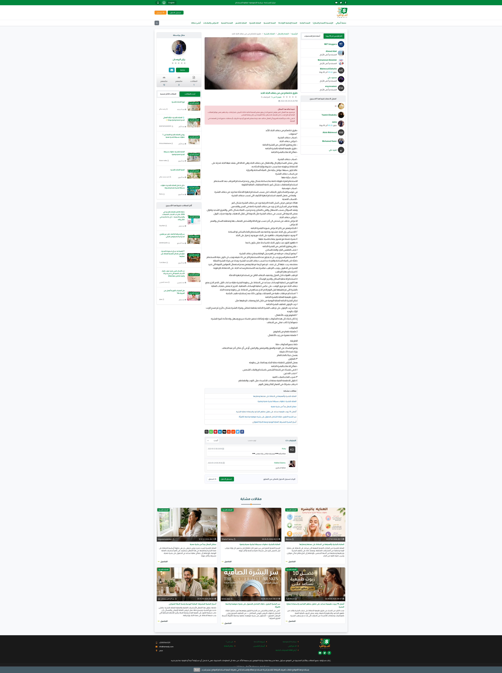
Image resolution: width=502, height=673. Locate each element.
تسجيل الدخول (226, 479)
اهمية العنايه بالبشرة (177, 170)
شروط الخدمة (259, 642)
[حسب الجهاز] (164, 3)
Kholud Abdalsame (165, 143)
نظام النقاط (228, 646)
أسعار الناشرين (259, 646)
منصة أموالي (341, 23)
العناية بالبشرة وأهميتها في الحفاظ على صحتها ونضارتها (274, 396)
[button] (207, 432)
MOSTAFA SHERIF (165, 126)
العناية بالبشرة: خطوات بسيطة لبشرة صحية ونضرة (277, 401)
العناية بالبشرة (255, 23)
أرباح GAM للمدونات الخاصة (285, 650)
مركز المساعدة (270, 3)
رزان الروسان (179, 59)
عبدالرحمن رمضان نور (166, 599)
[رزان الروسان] (179, 47)
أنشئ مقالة (196, 23)
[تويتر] (341, 3)
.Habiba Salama (280, 463)
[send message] (172, 70)
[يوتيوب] (336, 3)
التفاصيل (292, 561)
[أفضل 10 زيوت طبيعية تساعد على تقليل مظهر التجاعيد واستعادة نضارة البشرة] (315, 584)
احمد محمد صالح (164, 177)
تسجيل (211, 479)
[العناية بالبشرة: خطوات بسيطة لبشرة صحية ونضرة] (251, 524)
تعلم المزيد (206, 670)
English (172, 3)
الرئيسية (294, 34)
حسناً (197, 670)
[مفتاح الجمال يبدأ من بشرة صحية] (187, 524)
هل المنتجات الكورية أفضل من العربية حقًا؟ (174, 292)
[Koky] (292, 449)
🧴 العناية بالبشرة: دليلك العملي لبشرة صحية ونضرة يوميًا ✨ (174, 119)
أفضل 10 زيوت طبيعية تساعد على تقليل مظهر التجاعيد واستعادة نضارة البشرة (266, 412)
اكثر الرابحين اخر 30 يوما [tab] (334, 36)
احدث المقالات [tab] (190, 94)
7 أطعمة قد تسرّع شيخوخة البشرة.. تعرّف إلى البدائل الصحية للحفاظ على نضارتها (173, 253)
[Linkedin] (220, 432)
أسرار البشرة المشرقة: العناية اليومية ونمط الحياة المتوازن (274, 422)
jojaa (160, 299)
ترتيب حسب (252, 440)
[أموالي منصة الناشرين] (342, 12)
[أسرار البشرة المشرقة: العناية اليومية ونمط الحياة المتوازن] (187, 584)
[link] (178, 63)
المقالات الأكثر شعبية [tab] (168, 94)
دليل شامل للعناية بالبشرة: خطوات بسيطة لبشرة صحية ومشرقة (173, 186)
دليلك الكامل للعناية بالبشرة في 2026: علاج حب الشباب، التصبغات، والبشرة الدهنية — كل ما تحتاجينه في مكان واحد (172, 215)
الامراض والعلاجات (210, 23)
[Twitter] (238, 432)
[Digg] (224, 432)
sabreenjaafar (163, 243)
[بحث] (157, 23)
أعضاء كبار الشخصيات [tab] (312, 36)
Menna (288, 539)
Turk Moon (162, 262)
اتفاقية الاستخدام (241, 3)
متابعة (182, 70)
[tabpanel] (323, 66)
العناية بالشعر (241, 23)
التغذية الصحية (227, 23)
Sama (161, 194)
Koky (284, 449)
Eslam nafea (163, 160)
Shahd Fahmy (227, 539)
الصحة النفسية (270, 23)
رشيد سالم (162, 109)
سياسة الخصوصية (256, 3)
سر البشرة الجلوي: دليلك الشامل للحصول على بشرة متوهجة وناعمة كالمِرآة (267, 417)
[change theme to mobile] (158, 3)
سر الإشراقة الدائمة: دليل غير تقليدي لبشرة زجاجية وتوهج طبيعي (172, 235)
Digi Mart (162, 225)
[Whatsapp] (211, 432)
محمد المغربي (163, 282)
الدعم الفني (292, 646)
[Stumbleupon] (229, 432)
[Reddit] (233, 432)
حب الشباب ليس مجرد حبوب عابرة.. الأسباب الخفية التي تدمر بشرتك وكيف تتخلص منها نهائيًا (173, 273)
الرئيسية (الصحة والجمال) (323, 23)
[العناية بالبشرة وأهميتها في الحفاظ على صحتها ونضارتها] (315, 524)
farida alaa (226, 599)
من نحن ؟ (229, 642)
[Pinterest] (215, 432)
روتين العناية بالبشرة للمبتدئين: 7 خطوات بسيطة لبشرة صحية (173, 136)
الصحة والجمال (283, 34)
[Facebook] (242, 432)
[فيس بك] (345, 3)
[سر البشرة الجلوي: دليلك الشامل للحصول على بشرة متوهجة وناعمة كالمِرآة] (251, 584)
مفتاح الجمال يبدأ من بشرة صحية (283, 406)
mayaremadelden (165, 539)
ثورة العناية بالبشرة (178, 102)
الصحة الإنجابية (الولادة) (287, 23)
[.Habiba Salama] (292, 463)
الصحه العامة (305, 23)
